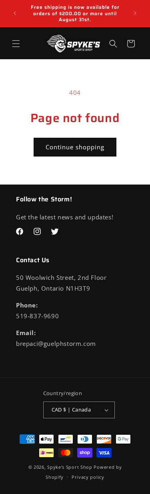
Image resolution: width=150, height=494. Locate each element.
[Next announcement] (135, 13)
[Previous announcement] (15, 13)
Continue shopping (75, 147)
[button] (16, 43)
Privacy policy (88, 477)
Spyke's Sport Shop (69, 467)
